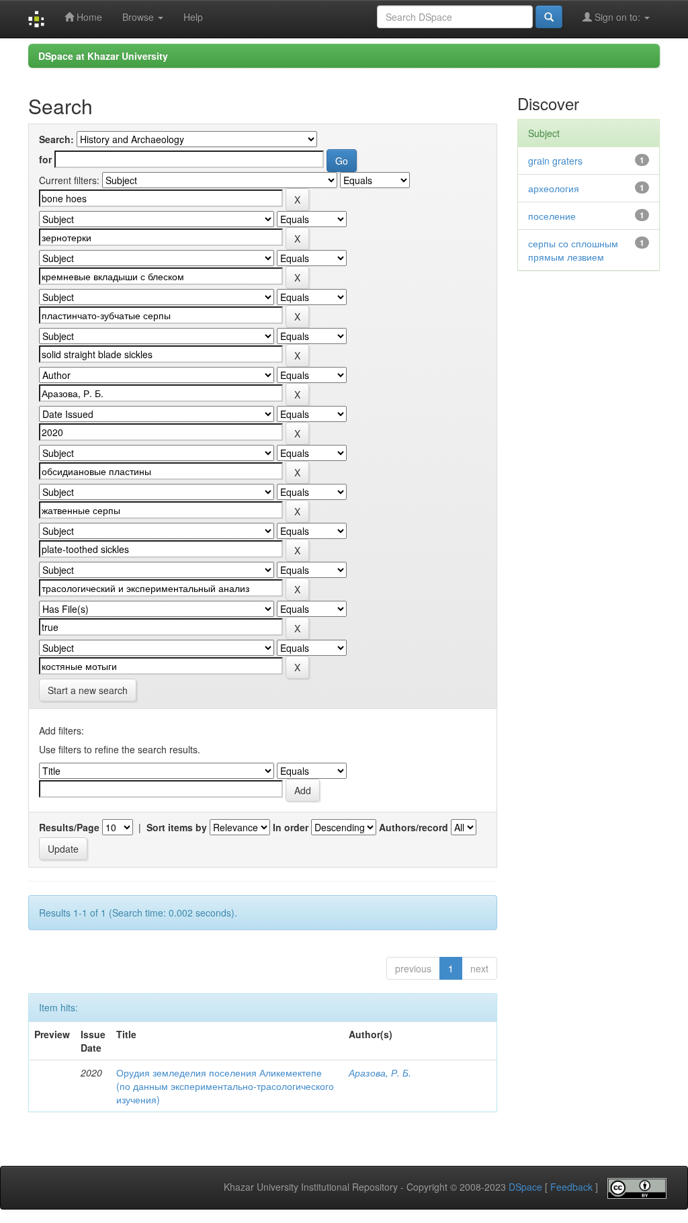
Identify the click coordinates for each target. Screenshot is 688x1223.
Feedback (571, 1187)
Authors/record (413, 827)
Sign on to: (617, 17)
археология (553, 188)
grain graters (555, 160)
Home (88, 17)
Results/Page (69, 827)
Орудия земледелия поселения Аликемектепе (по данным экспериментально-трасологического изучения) (225, 1086)
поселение (552, 215)
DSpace (525, 1187)
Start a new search (88, 690)
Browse (139, 17)
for (45, 159)
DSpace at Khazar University (103, 55)
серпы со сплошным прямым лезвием (573, 250)
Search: (56, 139)
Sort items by (176, 827)
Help (193, 17)
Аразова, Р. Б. (380, 1072)
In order (290, 827)
